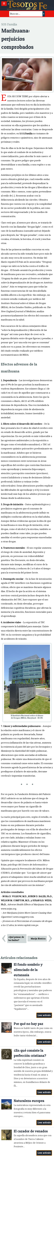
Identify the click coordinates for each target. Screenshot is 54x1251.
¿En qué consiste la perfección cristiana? (30, 1053)
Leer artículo (44, 1015)
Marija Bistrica (38, 938)
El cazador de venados (31, 1131)
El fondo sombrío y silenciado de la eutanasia (28, 969)
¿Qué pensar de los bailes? (16, 939)
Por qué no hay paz (28, 1024)
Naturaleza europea (29, 1101)
